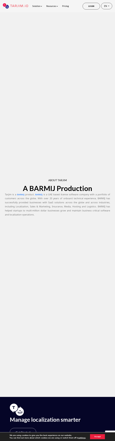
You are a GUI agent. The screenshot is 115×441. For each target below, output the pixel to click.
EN (106, 6)
